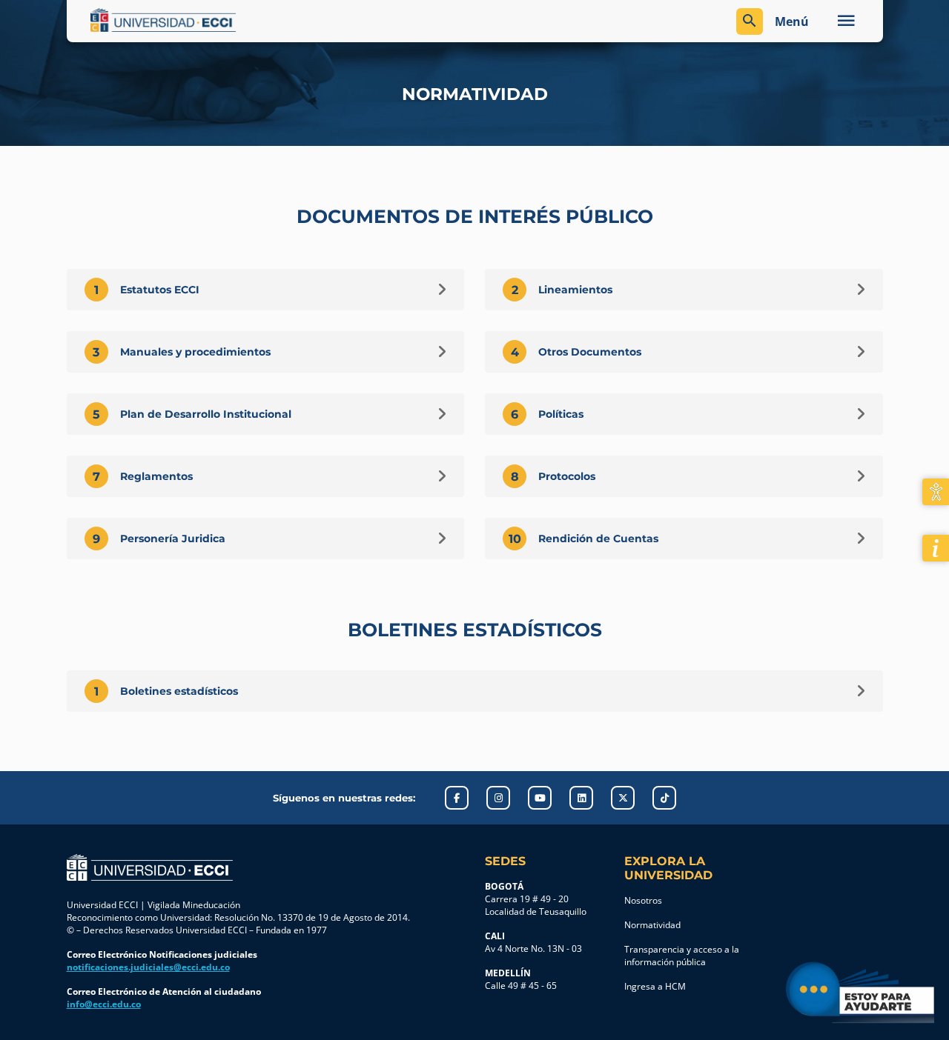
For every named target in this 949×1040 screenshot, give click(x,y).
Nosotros (643, 900)
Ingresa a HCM (655, 986)
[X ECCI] (623, 798)
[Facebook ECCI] (457, 798)
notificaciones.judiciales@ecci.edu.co (148, 967)
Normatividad (652, 925)
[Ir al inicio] (150, 867)
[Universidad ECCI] (279, 20)
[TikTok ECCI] (664, 798)
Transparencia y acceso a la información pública (681, 955)
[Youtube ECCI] (540, 798)
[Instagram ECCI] (498, 798)
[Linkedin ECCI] (581, 798)
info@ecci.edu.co (104, 1004)
